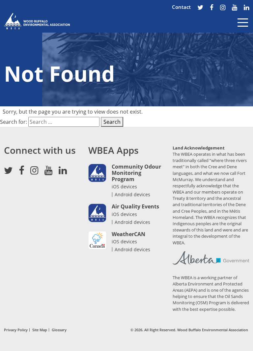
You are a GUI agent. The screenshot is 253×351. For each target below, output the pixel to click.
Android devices (132, 194)
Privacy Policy (16, 330)
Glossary (59, 330)
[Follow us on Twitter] (200, 8)
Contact (181, 7)
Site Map (39, 330)
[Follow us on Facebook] (211, 8)
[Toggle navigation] (243, 27)
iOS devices (124, 186)
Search (112, 121)
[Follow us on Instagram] (222, 8)
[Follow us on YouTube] (234, 8)
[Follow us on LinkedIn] (246, 8)
